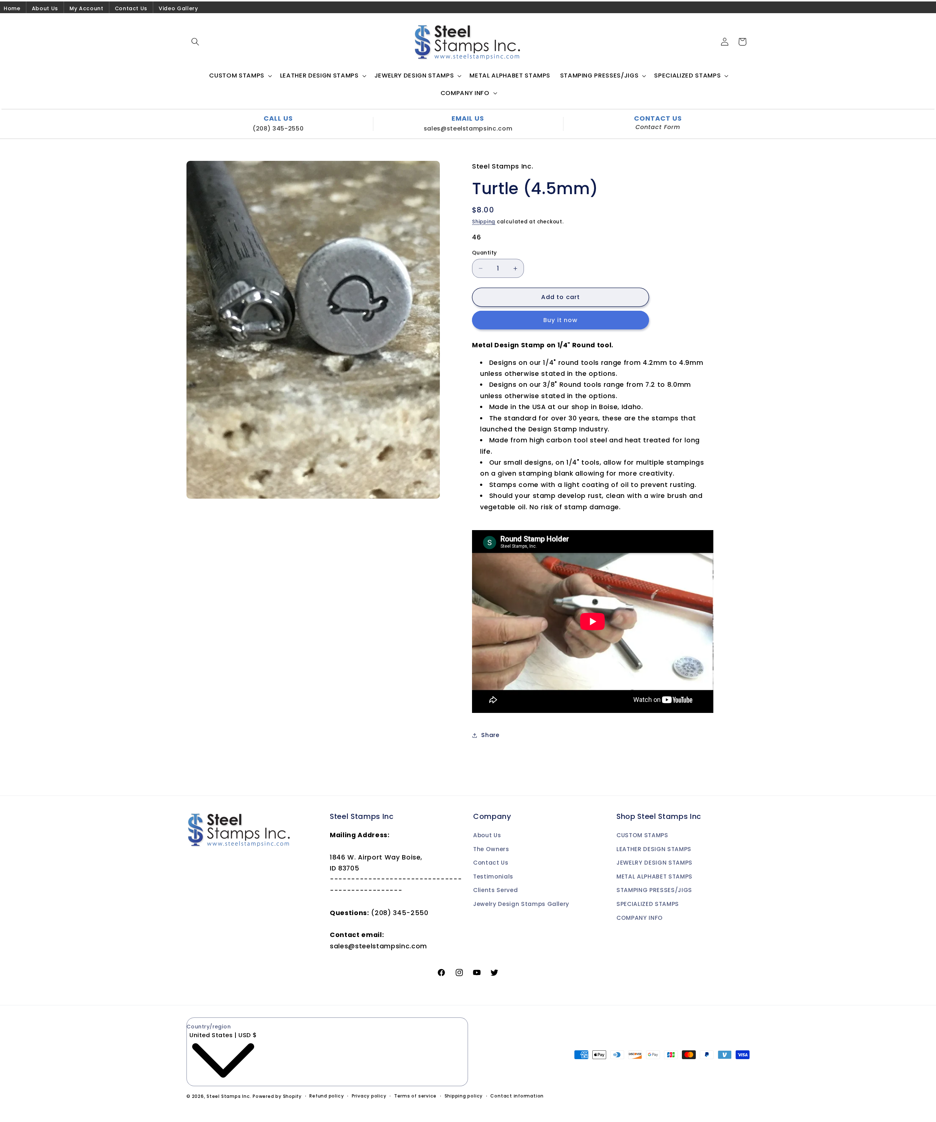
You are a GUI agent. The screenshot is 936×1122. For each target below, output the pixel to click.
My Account (86, 8)
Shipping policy (464, 1096)
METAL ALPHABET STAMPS (654, 876)
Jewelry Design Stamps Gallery (521, 904)
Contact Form (657, 127)
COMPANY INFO (639, 918)
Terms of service (415, 1096)
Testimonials (493, 876)
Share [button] (490, 735)
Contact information (517, 1096)
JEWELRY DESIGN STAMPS (654, 862)
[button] (195, 41)
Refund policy (326, 1096)
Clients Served (495, 890)
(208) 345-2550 (278, 128)
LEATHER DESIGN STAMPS (653, 849)
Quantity (484, 252)
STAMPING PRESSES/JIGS (654, 890)
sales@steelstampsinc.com (468, 128)
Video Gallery (178, 8)
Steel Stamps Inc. (229, 1096)
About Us (45, 8)
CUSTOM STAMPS (642, 835)
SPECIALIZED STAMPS (647, 904)
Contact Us (131, 8)
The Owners (491, 849)
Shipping (483, 221)
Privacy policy (369, 1096)
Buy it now (560, 320)
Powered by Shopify (277, 1096)
